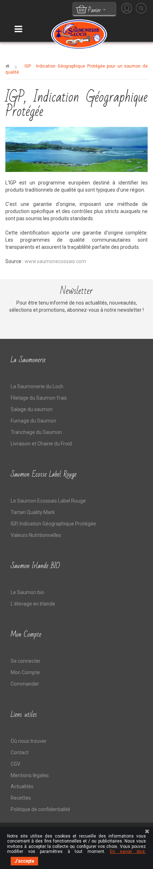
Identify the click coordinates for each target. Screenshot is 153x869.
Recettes (21, 798)
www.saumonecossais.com (55, 261)
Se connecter (26, 661)
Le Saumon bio (27, 592)
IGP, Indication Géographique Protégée (53, 524)
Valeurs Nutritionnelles (36, 535)
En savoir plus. (128, 851)
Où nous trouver (29, 741)
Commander (25, 684)
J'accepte (24, 861)
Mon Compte (25, 672)
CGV (15, 764)
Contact (19, 752)
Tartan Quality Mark (33, 512)
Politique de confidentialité (40, 809)
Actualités (22, 786)
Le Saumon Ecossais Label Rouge (48, 501)
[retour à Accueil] (7, 66)
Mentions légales (30, 775)
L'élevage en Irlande (33, 604)
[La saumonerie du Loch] (78, 33)
